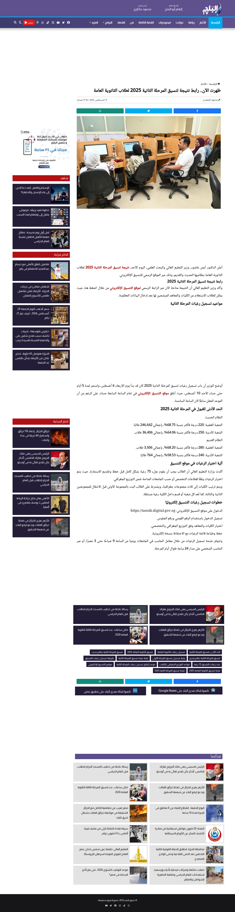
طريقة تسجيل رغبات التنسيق (99, 658)
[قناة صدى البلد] (212, 8)
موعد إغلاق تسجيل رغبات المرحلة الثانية (135, 664)
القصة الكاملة (146, 22)
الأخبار (202, 22)
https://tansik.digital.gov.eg (153, 511)
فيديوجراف (165, 22)
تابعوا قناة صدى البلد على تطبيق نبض (107, 691)
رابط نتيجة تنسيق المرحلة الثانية (133, 658)
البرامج (108, 22)
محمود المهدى (210, 100)
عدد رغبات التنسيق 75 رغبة (207, 664)
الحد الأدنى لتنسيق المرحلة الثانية (204, 652)
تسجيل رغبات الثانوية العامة (171, 652)
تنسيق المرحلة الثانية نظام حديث (107, 652)
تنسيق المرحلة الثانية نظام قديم (205, 658)
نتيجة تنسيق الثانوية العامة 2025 (204, 670)
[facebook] (197, 110)
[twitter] (148, 110)
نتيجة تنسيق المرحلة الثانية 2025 (107, 268)
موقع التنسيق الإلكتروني (125, 288)
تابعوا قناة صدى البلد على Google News (183, 690)
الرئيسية (215, 22)
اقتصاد (121, 22)
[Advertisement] (119, 55)
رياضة (191, 22)
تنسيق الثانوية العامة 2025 (140, 652)
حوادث (179, 22)
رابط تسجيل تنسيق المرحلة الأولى (169, 658)
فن (132, 22)
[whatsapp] (100, 110)
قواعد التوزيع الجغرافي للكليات (175, 664)
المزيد (95, 22)
